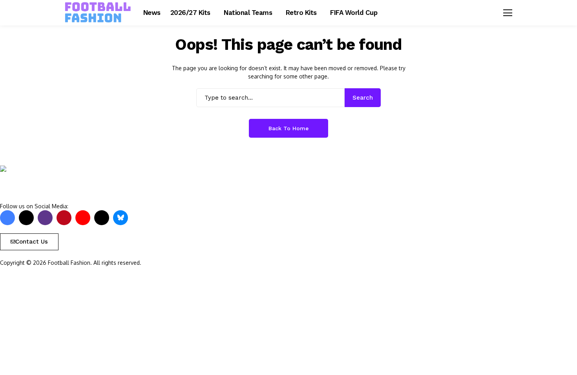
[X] (26, 217)
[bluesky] (120, 217)
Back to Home (288, 128)
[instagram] (45, 217)
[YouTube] (82, 217)
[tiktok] (101, 217)
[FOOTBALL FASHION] (98, 12)
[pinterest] (64, 217)
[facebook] (7, 217)
